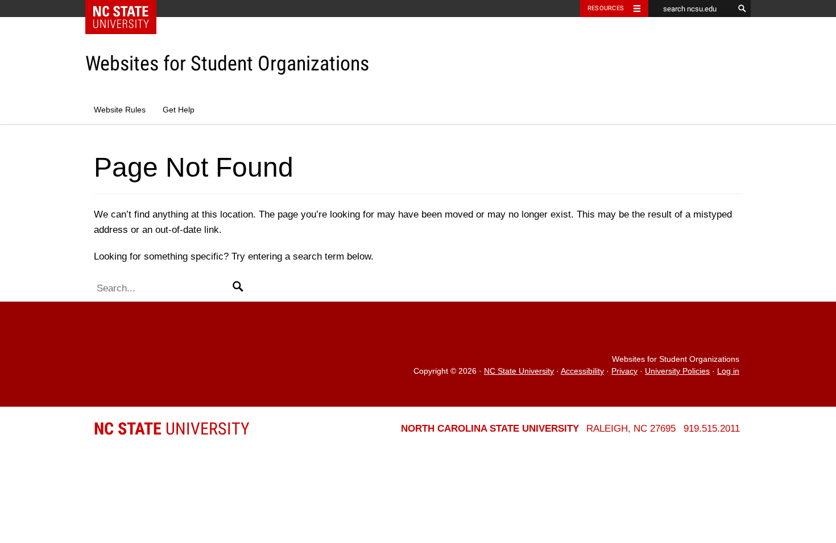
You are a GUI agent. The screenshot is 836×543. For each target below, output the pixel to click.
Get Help (178, 110)
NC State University (519, 371)
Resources (605, 8)
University (172, 428)
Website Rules (120, 110)
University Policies (677, 371)
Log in (728, 371)
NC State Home (128, 8)
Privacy (624, 371)
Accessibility (582, 371)
